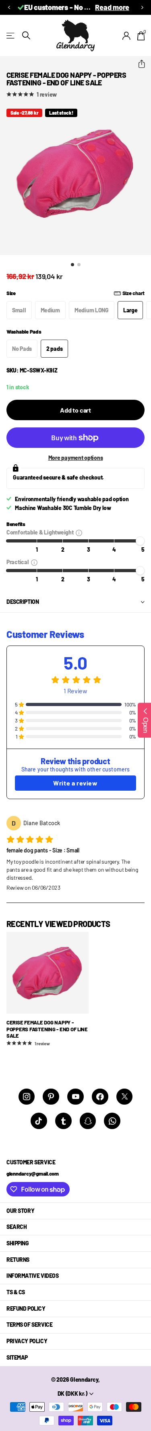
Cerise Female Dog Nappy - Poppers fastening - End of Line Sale (47, 1029)
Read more (112, 7)
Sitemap (17, 1357)
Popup (79, 532)
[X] (124, 1097)
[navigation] (72, 264)
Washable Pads (23, 331)
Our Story (20, 1210)
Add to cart (75, 410)
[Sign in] (126, 35)
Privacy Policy (26, 1341)
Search (16, 1226)
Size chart (133, 293)
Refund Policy (26, 1308)
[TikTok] (39, 1121)
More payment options (75, 457)
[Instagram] (27, 1097)
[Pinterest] (51, 1097)
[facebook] (100, 1097)
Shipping (17, 1243)
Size (75, 293)
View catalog (11, 35)
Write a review (75, 783)
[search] (26, 35)
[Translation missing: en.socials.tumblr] (63, 1121)
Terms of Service (29, 1324)
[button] (9, 7)
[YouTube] (75, 1097)
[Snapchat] (88, 1121)
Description (22, 601)
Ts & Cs (15, 1292)
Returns (17, 1259)
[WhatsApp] (112, 1121)
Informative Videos (32, 1275)
